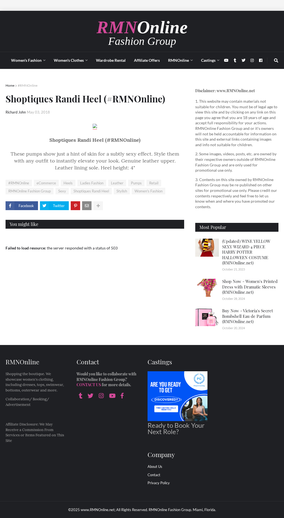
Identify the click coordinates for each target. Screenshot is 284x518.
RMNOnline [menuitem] (178, 60)
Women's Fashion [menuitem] (26, 60)
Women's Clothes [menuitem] (69, 60)
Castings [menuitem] (208, 60)
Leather (117, 183)
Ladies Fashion (91, 183)
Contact (154, 475)
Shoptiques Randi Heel (91, 191)
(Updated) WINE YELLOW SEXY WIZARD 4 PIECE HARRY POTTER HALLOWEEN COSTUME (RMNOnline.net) (246, 252)
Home (10, 85)
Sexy (62, 191)
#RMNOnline (27, 85)
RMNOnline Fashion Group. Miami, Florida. (182, 509)
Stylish (121, 191)
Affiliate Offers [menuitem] (147, 60)
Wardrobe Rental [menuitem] (111, 60)
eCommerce (46, 183)
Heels (68, 183)
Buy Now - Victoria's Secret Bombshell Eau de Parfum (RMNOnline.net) (247, 316)
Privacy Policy (159, 483)
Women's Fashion (149, 191)
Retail (153, 183)
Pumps (136, 183)
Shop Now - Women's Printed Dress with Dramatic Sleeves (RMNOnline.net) (250, 287)
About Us (155, 466)
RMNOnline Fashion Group (29, 191)
